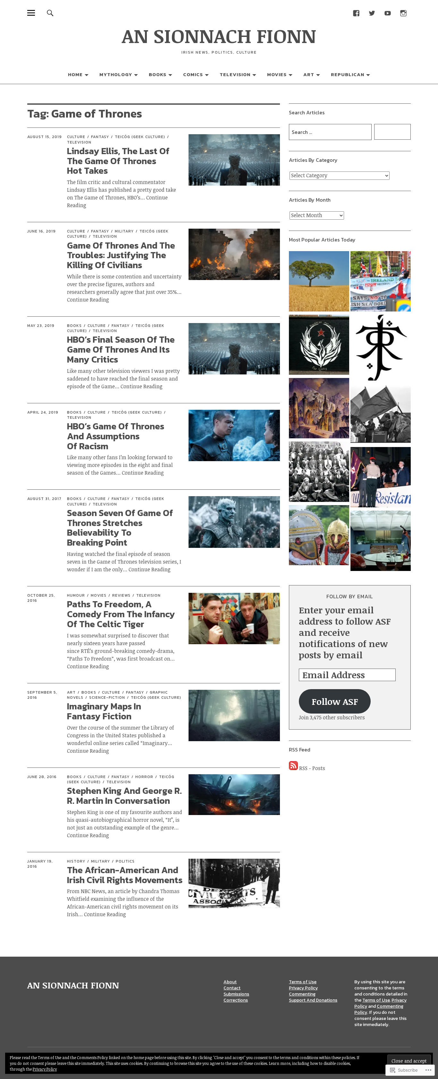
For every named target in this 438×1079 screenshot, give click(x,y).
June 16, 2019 (41, 231)
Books (157, 74)
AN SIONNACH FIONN (219, 35)
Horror (144, 777)
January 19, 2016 (40, 863)
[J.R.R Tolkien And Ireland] (380, 348)
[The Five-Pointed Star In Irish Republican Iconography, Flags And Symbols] (319, 346)
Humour (76, 595)
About (230, 981)
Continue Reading (142, 386)
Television (235, 74)
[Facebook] (356, 12)
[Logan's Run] (380, 542)
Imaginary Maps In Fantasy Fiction (104, 711)
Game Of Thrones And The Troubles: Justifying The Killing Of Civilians (121, 255)
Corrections (235, 1000)
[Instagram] (403, 12)
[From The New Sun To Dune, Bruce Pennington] (319, 409)
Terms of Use (302, 981)
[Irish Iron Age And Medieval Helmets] (319, 536)
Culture (76, 137)
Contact (231, 988)
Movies (277, 74)
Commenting (302, 994)
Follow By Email (349, 596)
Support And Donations (313, 1000)
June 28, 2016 (42, 777)
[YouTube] (388, 12)
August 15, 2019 (44, 137)
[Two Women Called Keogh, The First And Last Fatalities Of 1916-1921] (319, 473)
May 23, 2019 (41, 326)
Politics (125, 861)
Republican (347, 74)
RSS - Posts (312, 768)
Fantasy (100, 137)
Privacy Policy (303, 988)
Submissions (236, 994)
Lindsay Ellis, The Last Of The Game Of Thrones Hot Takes (118, 161)
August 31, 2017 (44, 499)
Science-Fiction (107, 697)
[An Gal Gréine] (380, 415)
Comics (193, 74)
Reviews (121, 595)
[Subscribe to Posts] (293, 768)
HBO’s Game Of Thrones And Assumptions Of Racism (115, 436)
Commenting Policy (378, 1009)
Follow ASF (335, 701)
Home (75, 74)
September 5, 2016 (42, 694)
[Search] (50, 12)
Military (124, 231)
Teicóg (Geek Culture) (140, 137)
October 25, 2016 (41, 597)
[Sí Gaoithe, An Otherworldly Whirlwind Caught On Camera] (319, 282)
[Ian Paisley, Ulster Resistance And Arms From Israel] (380, 478)
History (76, 861)
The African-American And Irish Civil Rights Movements (124, 875)
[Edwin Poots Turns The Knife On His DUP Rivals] (380, 282)
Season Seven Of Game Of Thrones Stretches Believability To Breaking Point (120, 527)
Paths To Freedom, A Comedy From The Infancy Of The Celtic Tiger (121, 614)
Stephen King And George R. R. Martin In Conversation (124, 795)
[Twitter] (372, 12)
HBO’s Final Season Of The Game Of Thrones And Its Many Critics (121, 349)
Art (308, 74)
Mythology (115, 74)
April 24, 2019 (42, 412)
